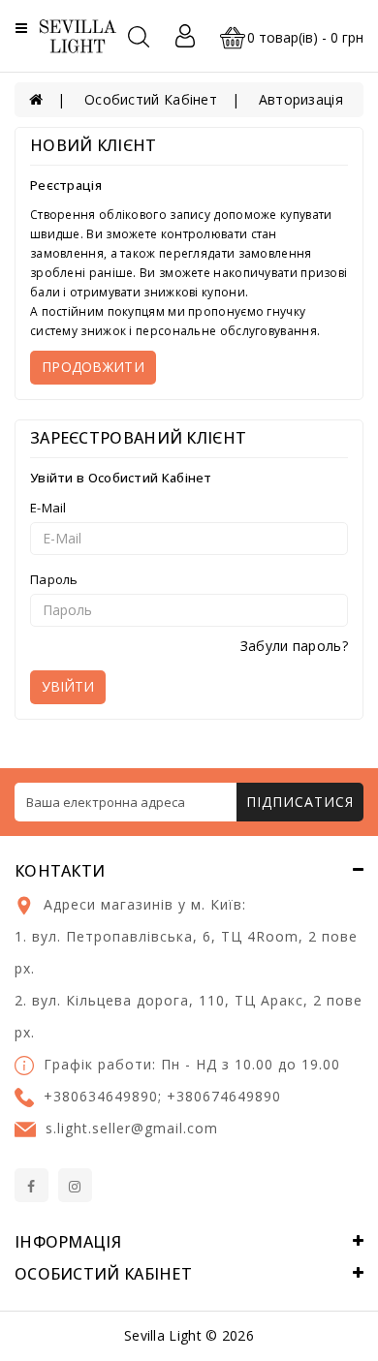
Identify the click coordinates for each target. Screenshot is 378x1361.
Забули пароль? (294, 645)
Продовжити (93, 366)
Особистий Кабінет (150, 99)
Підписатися (300, 801)
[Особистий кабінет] (185, 35)
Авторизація (301, 99)
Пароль (54, 579)
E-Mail (48, 507)
